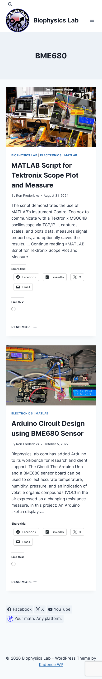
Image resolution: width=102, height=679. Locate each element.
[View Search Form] (10, 4)
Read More (24, 327)
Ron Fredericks (27, 195)
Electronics (51, 155)
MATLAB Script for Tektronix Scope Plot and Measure (45, 175)
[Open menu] (92, 20)
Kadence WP (51, 664)
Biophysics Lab (24, 155)
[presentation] (51, 117)
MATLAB (70, 155)
